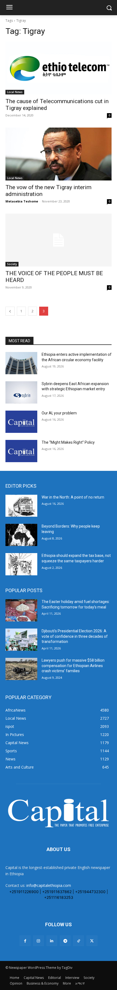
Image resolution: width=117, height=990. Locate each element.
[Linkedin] (52, 940)
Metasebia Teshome (21, 201)
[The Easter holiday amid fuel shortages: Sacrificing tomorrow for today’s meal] (21, 610)
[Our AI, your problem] (21, 422)
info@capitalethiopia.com (48, 885)
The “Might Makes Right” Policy (69, 442)
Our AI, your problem (59, 413)
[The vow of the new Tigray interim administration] (58, 154)
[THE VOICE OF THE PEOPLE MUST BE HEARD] (58, 240)
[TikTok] (78, 940)
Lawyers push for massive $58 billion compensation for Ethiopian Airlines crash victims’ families (73, 665)
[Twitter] (92, 940)
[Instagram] (38, 940)
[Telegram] (65, 940)
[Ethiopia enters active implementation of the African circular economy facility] (21, 363)
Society (12, 264)
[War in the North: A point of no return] (21, 506)
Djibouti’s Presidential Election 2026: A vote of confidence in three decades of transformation (75, 636)
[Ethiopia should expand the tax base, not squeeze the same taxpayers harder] (21, 564)
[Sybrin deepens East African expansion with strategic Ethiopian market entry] (21, 392)
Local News (15, 92)
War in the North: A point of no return (73, 497)
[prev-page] (10, 311)
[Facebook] (25, 940)
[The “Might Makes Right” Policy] (21, 451)
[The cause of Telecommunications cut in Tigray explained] (58, 68)
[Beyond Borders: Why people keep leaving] (21, 535)
